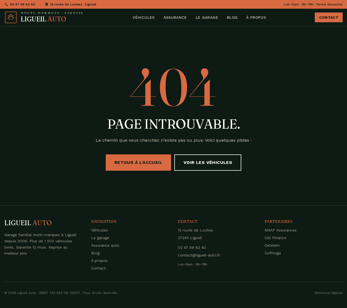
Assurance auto (105, 245)
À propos (256, 17)
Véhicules (144, 17)
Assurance (175, 17)
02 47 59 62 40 (22, 4)
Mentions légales (329, 293)
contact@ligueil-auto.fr (199, 255)
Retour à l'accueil (138, 162)
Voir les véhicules (208, 162)
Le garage (207, 17)
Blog (232, 17)
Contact (328, 17)
